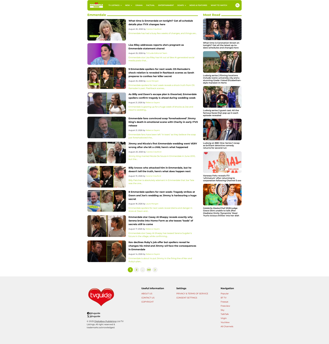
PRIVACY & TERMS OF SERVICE (192, 293)
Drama (139, 5)
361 (149, 269)
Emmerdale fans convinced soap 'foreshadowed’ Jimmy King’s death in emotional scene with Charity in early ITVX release (163, 122)
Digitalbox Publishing (105, 321)
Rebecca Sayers (153, 102)
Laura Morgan (152, 81)
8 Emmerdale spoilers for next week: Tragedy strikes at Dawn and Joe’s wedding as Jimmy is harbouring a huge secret (163, 195)
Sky (222, 310)
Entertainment (166, 5)
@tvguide (95, 313)
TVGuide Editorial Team (156, 53)
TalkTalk (225, 314)
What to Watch (219, 5)
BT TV (223, 297)
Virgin (224, 318)
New (127, 5)
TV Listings (114, 5)
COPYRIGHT (147, 302)
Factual (150, 5)
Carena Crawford (153, 29)
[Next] (155, 269)
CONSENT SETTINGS (186, 297)
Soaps (180, 5)
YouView (225, 322)
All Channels (227, 326)
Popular (225, 293)
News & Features (198, 5)
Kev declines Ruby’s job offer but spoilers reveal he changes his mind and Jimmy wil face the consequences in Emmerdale (162, 246)
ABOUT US (146, 293)
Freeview (225, 306)
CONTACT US (147, 297)
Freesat (224, 302)
